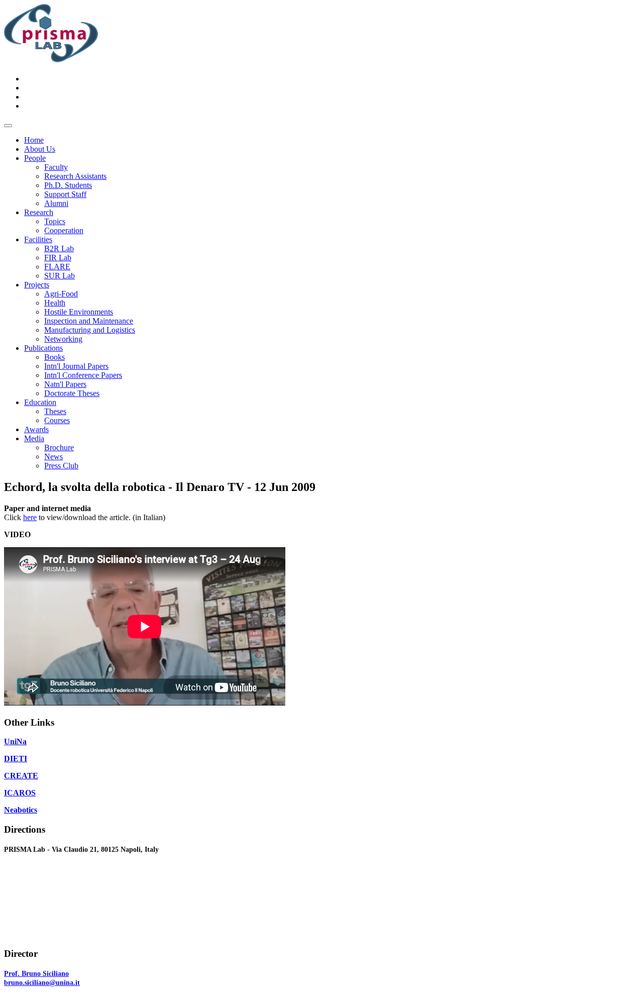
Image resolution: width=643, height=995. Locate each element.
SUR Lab (59, 275)
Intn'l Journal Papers (76, 366)
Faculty (56, 167)
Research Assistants (75, 176)
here (30, 517)
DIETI (15, 758)
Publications (43, 348)
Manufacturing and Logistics (89, 330)
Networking (63, 339)
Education (40, 402)
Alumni (56, 203)
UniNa (15, 741)
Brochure (59, 447)
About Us (39, 149)
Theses (55, 411)
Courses (57, 420)
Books (54, 357)
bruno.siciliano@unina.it (42, 982)
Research (38, 212)
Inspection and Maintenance (88, 321)
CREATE (21, 775)
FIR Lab (57, 257)
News (53, 456)
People (35, 158)
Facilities (38, 239)
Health (54, 302)
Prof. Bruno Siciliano (36, 973)
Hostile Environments (78, 312)
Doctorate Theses (71, 393)
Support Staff (65, 194)
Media (34, 438)
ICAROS (20, 792)
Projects (36, 284)
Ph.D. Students (68, 185)
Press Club (61, 465)
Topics (54, 221)
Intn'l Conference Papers (83, 375)
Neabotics (20, 810)
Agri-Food (61, 293)
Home (34, 140)
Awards (36, 429)
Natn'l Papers (65, 384)
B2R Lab (59, 248)
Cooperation (63, 230)
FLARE (57, 266)
